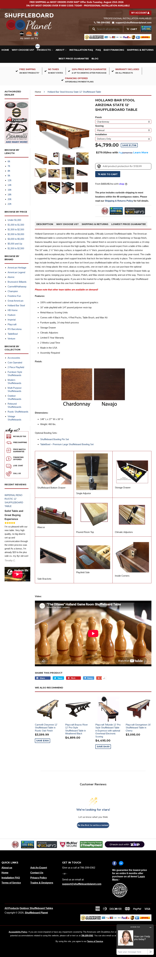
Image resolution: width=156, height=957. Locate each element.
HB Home (13, 310)
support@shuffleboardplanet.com (133, 22)
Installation (101, 134)
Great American (15, 300)
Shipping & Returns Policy (119, 200)
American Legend (16, 272)
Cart (133, 29)
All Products (12, 908)
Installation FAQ (81, 49)
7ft (9, 166)
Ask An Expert (38, 867)
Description (44, 224)
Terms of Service (11, 882)
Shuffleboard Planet (36, 912)
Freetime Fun (14, 296)
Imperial (12, 319)
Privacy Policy (38, 877)
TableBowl (13, 334)
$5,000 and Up (15, 243)
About (60, 49)
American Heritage (17, 267)
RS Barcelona (14, 329)
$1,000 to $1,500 (16, 224)
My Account (139, 12)
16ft (9, 189)
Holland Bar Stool (16, 305)
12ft (9, 180)
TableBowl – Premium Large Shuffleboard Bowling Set (67, 444)
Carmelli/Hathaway (17, 286)
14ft (9, 185)
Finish (98, 117)
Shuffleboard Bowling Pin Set (54, 439)
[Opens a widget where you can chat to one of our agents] (135, 939)
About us (7, 867)
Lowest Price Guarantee (128, 224)
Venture (11, 338)
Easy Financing (114, 49)
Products (44, 49)
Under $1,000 (14, 220)
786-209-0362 (103, 22)
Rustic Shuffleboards (18, 411)
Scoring (99, 126)
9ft (9, 175)
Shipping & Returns (140, 49)
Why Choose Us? (23, 49)
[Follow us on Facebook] (114, 863)
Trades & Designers (41, 882)
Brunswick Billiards (17, 281)
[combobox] (108, 29)
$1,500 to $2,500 (16, 229)
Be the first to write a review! (93, 825)
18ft (9, 194)
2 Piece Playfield (16, 367)
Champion (13, 291)
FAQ (98, 49)
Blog (95, 58)
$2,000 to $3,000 (16, 234)
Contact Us (36, 872)
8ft (9, 171)
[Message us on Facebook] (121, 863)
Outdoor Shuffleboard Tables (36, 908)
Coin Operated (15, 362)
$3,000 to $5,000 (16, 239)
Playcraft (12, 324)
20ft (9, 199)
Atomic (11, 277)
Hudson (11, 315)
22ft (9, 204)
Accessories (14, 357)
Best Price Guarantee (74, 58)
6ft (9, 161)
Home (5, 49)
